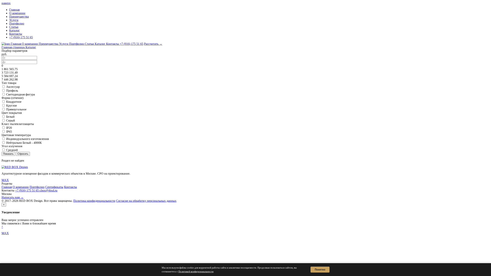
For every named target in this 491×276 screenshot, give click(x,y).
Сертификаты (54, 187)
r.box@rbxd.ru (48, 190)
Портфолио (16, 23)
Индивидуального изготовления (27, 138)
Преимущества (19, 16)
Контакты (15, 33)
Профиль (12, 90)
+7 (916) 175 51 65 (21, 37)
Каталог (14, 30)
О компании (17, 13)
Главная (14, 9)
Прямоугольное (16, 109)
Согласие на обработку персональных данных (146, 200)
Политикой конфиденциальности (195, 271)
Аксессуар (13, 86)
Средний (12, 150)
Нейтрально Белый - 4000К (24, 142)
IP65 (9, 131)
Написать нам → (13, 197)
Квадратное (13, 101)
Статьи (13, 27)
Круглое (11, 105)
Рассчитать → (153, 43)
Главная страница (14, 47)
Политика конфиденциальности (94, 200)
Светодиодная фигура (20, 94)
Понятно (320, 269)
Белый (10, 116)
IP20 (9, 127)
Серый (10, 120)
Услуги (13, 20)
